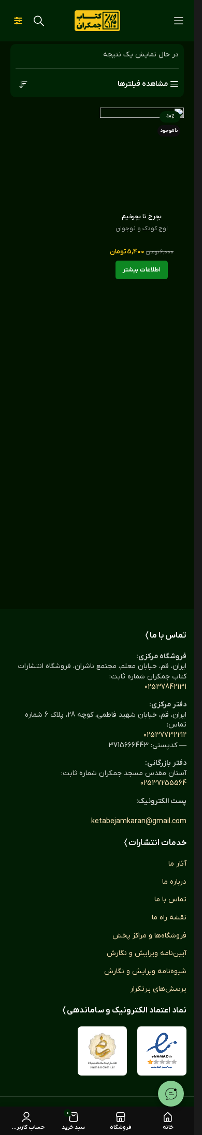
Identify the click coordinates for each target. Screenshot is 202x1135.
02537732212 (164, 735)
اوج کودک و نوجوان (142, 228)
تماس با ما (170, 899)
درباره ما (174, 882)
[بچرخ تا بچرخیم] (142, 158)
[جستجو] (38, 20)
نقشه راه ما (169, 917)
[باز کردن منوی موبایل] (178, 20)
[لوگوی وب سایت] (97, 20)
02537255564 (163, 783)
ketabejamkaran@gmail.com (138, 821)
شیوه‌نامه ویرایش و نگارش (145, 971)
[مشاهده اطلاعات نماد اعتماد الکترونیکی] (161, 1051)
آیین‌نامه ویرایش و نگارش (146, 953)
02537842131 (165, 687)
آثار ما (177, 864)
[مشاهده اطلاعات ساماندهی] (102, 1051)
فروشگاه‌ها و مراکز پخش (149, 936)
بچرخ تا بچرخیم (142, 217)
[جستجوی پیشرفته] (18, 20)
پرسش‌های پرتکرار (158, 989)
